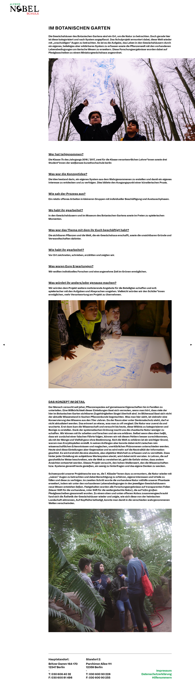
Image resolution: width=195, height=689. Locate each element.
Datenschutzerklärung (156, 674)
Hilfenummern (162, 677)
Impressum (164, 670)
